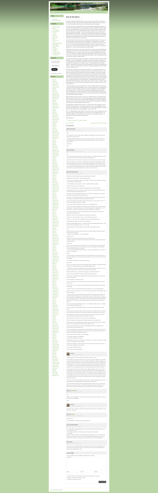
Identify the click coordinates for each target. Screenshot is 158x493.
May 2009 (54, 354)
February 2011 (55, 324)
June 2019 (54, 176)
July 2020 (54, 157)
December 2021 (55, 132)
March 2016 (54, 234)
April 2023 (54, 112)
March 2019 (54, 181)
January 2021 (55, 148)
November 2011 (55, 310)
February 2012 (55, 306)
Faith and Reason (55, 31)
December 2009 (55, 344)
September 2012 (55, 296)
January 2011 (55, 325)
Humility (54, 34)
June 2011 (54, 318)
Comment (69, 457)
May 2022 (54, 126)
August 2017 (54, 209)
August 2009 (54, 350)
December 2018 (55, 185)
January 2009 (55, 360)
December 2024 (55, 94)
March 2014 (54, 269)
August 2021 (54, 138)
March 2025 (54, 91)
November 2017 (55, 204)
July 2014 (54, 263)
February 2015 (55, 253)
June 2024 (54, 101)
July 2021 (54, 140)
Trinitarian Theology (83, 120)
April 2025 (54, 90)
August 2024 (54, 98)
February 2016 (55, 235)
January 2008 (55, 374)
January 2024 (55, 106)
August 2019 (54, 174)
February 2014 (55, 271)
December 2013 (55, 274)
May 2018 (54, 196)
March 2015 (54, 251)
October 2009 (55, 347)
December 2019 (55, 168)
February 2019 (55, 182)
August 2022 (54, 122)
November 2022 (55, 119)
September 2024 (55, 97)
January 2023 (55, 116)
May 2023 (54, 110)
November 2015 (55, 240)
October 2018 (55, 188)
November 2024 (55, 95)
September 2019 (55, 172)
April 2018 (54, 197)
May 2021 (54, 143)
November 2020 (55, 151)
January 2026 (55, 82)
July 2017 (54, 210)
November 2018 (55, 187)
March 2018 (54, 198)
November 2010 (55, 328)
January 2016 (55, 237)
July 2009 (54, 351)
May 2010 (54, 337)
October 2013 (55, 276)
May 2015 (54, 248)
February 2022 (55, 131)
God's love (54, 32)
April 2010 (54, 338)
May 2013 (54, 284)
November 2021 (55, 134)
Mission (54, 38)
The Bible (69, 120)
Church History (55, 29)
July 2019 (54, 175)
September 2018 (55, 190)
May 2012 (54, 301)
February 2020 (55, 165)
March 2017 (54, 216)
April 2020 (54, 162)
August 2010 (54, 332)
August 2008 (54, 368)
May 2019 (54, 178)
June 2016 (54, 229)
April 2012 (54, 303)
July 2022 (54, 123)
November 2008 (55, 363)
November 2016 (55, 222)
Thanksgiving (55, 49)
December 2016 (55, 221)
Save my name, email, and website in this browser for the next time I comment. (84, 476)
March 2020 (54, 163)
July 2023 (54, 109)
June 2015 (54, 247)
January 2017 (55, 219)
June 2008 (54, 371)
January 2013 (55, 290)
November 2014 (55, 257)
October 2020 (55, 153)
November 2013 (55, 275)
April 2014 (54, 268)
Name (68, 471)
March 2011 (54, 322)
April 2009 (54, 356)
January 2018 (55, 201)
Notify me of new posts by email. (74, 479)
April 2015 (54, 250)
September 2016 (55, 225)
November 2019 (55, 169)
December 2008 (55, 362)
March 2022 (54, 129)
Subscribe (54, 69)
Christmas (54, 28)
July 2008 (54, 369)
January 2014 (55, 272)
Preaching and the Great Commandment (99, 123)
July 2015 (54, 246)
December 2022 (55, 118)
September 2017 (55, 207)
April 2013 (54, 285)
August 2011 (54, 315)
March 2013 (54, 287)
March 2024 (54, 103)
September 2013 (55, 278)
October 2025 (55, 85)
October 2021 (55, 135)
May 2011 (54, 319)
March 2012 (54, 304)
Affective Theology (56, 26)
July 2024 (54, 100)
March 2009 (54, 357)
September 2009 (55, 349)
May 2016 (54, 231)
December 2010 (55, 326)
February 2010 (55, 341)
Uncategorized (55, 54)
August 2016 (54, 226)
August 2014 (54, 262)
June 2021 (54, 141)
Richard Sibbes (55, 44)
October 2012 (55, 294)
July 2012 (54, 299)
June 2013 (54, 282)
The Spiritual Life (74, 120)
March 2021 (54, 146)
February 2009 (55, 359)
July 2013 (54, 281)
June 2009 (54, 353)
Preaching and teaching (57, 43)
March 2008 (54, 372)
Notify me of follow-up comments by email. (76, 477)
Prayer (53, 41)
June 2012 (54, 300)
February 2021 (55, 147)
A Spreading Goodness (64, 6)
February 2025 (55, 93)
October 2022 (55, 121)
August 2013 (54, 279)
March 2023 (54, 113)
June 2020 (54, 159)
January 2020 (55, 166)
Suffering (54, 47)
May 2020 (54, 160)
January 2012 (55, 307)
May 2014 (54, 266)
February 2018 (55, 200)
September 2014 (55, 260)
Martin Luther (55, 37)
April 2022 (54, 128)
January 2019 (55, 184)
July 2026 (54, 79)
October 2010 (55, 329)
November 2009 (55, 346)
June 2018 (54, 194)
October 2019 (55, 171)
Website (96, 471)
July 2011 (54, 316)
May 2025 (54, 88)
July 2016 (54, 228)
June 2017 (54, 212)
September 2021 (55, 137)
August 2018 (54, 191)
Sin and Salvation (55, 46)
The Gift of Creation (70, 123)
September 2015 (55, 243)
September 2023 (55, 107)
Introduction (54, 19)
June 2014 (54, 265)
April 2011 (54, 321)
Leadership (54, 35)
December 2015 (55, 238)
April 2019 (54, 179)
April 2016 (54, 232)
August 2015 (54, 244)
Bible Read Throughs (56, 20)
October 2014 (55, 259)
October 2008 (55, 365)
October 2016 (55, 224)
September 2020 (55, 154)
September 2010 (55, 331)
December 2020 (55, 150)
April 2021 (54, 144)
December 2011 (55, 309)
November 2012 (55, 293)
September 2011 (55, 313)
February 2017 (55, 218)
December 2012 (55, 291)
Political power (55, 40)
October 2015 (55, 241)
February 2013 (55, 288)
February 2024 (55, 104)
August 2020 (54, 156)
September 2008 (55, 366)
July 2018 (54, 193)
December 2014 (55, 256)
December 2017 (55, 203)
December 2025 (55, 84)
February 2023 (55, 115)
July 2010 (54, 334)
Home (53, 12)
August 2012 (54, 297)
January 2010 (55, 343)
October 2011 (55, 312)
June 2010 (54, 335)
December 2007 (55, 375)
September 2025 (55, 87)
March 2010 (54, 340)
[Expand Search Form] (106, 12)
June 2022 (54, 125)
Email (81, 471)
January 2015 (55, 254)
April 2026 (54, 81)
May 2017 (54, 213)
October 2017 (55, 206)
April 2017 (54, 215)
